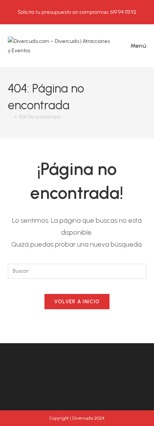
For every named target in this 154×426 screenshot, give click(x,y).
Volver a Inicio (77, 301)
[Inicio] (10, 117)
